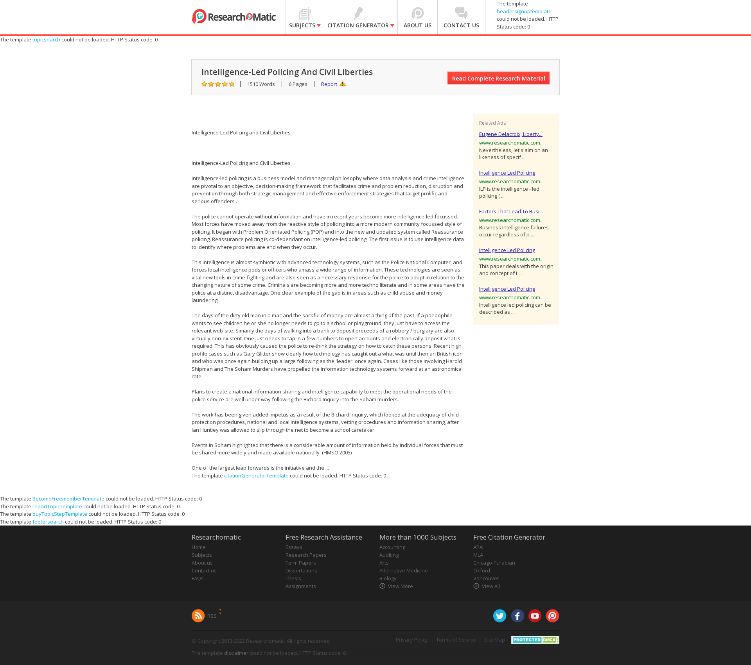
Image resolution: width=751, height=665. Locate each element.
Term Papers (301, 562)
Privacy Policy (412, 639)
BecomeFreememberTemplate (68, 498)
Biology (388, 578)
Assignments (301, 586)
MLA (478, 554)
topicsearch (46, 39)
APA (478, 547)
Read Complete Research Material (498, 78)
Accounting (392, 547)
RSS (212, 615)
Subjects (202, 554)
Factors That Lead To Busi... (511, 211)
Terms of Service (456, 639)
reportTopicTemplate (57, 506)
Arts (384, 562)
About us (202, 562)
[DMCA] (535, 639)
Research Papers (306, 554)
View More (400, 586)
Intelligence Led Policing (507, 172)
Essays (294, 547)
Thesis (293, 578)
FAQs (198, 578)
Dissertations (301, 570)
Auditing (389, 554)
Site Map (494, 639)
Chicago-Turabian (494, 562)
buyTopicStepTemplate (59, 513)
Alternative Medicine (403, 570)
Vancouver (486, 578)
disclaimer (236, 652)
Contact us (204, 570)
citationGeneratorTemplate (256, 475)
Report (329, 84)
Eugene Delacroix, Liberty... (511, 134)
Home (199, 547)
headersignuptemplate (524, 11)
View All (491, 586)
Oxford (481, 570)
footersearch (48, 521)
